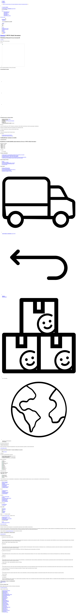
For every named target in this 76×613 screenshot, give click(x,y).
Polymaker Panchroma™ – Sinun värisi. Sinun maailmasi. (10, 156)
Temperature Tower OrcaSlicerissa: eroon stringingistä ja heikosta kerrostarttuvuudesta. (14, 157)
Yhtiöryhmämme (4, 504)
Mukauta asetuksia (12, 532)
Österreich (7, 601)
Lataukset (2, 133)
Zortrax (2, 35)
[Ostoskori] (39, 26)
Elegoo (3, 161)
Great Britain (8, 607)
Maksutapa (3, 483)
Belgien (6, 591)
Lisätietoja (2, 130)
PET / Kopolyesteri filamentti (10, 120)
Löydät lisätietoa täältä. (3, 448)
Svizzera (6, 609)
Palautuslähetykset (6, 12)
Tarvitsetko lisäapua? (5, 487)
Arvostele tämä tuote (3, 139)
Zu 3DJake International (3, 587)
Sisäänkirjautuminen (5, 490)
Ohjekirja (3, 497)
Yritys (3, 521)
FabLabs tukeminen (5, 500)
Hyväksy (2, 532)
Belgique (6, 592)
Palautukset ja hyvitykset (5, 484)
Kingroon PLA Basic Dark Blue (6, 170)
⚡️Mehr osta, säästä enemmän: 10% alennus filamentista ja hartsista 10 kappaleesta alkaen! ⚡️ (15, 4)
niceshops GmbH (6, 515)
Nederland (7, 600)
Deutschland (8, 595)
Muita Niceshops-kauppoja (6, 522)
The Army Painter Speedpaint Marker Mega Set (8, 169)
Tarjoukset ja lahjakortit (5, 486)
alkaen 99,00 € (8, 8)
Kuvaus (2, 124)
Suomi (6, 605)
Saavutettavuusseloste (5, 519)
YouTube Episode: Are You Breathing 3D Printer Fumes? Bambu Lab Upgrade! (13, 154)
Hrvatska (6, 597)
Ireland (6, 598)
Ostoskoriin (3, 2)
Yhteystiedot (4, 505)
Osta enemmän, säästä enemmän (6, 498)
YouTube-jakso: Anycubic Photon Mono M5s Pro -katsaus (10, 155)
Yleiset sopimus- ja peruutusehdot (6, 518)
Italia (5, 599)
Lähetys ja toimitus (4, 482)
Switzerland (8, 610)
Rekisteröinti (4, 491)
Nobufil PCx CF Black (5, 162)
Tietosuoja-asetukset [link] (5, 520)
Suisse (6, 608)
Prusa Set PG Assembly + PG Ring (7, 171)
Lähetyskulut (5, 13)
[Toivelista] (3, 24)
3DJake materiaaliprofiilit (5, 496)
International (8, 590)
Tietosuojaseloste (4, 517)
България (7, 593)
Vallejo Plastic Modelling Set (6, 168)
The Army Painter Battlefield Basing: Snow (8, 163)
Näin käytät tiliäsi (4, 485)
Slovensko (7, 604)
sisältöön (3, 1)
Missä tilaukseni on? (7, 11)
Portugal (6, 603)
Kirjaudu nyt (4, 20)
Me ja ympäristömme (5, 501)
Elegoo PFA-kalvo (4, 164)
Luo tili (3, 23)
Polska (6, 602)
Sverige (6, 606)
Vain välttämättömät (6, 532)
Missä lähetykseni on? (5, 492)
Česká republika (9, 594)
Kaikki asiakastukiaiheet (7, 15)
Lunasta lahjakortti (4, 493)
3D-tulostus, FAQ (4, 499)
